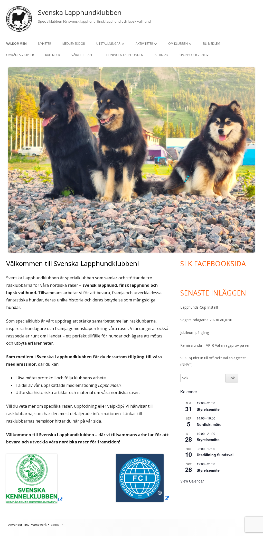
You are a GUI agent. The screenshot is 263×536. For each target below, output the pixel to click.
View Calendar (192, 481)
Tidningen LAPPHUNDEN (124, 55)
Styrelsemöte (208, 409)
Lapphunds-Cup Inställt (199, 307)
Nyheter (44, 43)
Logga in (57, 524)
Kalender (52, 55)
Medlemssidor (73, 43)
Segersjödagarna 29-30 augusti (206, 319)
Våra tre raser (83, 55)
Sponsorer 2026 (192, 55)
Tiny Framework (34, 524)
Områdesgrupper (20, 55)
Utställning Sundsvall (215, 454)
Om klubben (178, 43)
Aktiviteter (144, 43)
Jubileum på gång (194, 332)
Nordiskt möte (209, 424)
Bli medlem (211, 43)
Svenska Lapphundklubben (79, 12)
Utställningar (108, 43)
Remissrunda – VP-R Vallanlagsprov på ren (215, 345)
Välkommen (16, 43)
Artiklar (161, 55)
